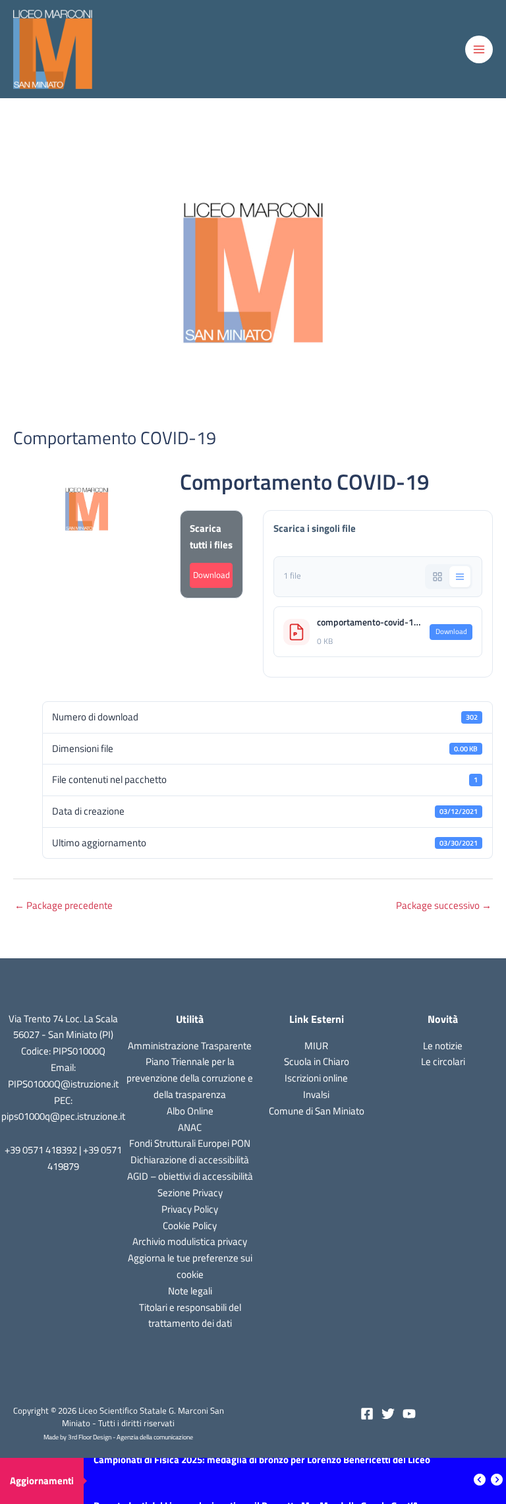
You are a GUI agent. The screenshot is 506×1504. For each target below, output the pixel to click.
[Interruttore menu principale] (479, 49)
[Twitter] (388, 1413)
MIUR (316, 1045)
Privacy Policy (189, 1209)
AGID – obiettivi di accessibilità (190, 1176)
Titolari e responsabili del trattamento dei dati (190, 1315)
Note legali (190, 1290)
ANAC (190, 1127)
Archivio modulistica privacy (189, 1241)
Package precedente (63, 905)
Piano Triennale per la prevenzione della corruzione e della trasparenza (189, 1078)
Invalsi (316, 1094)
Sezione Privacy (190, 1192)
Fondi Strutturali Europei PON (189, 1143)
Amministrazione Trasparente (190, 1045)
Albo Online (190, 1110)
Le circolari (443, 1061)
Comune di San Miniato (316, 1110)
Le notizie (443, 1045)
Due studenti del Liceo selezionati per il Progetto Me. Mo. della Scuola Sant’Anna (264, 1480)
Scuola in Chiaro (316, 1061)
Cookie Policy (190, 1225)
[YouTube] (409, 1413)
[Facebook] (367, 1413)
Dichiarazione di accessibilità (189, 1159)
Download (211, 575)
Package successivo (444, 905)
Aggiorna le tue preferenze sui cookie (190, 1266)
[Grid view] (437, 576)
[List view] (459, 576)
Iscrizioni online (316, 1077)
